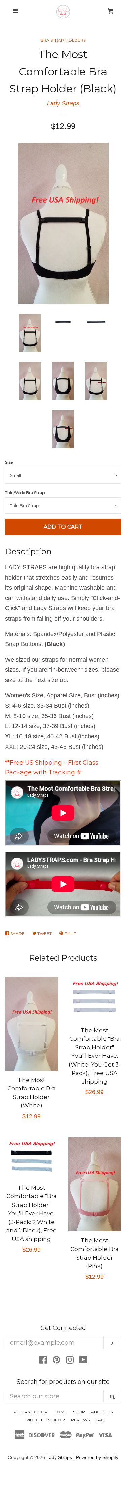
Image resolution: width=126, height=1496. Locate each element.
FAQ (100, 1419)
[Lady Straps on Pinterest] (56, 1361)
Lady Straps (63, 103)
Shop (79, 1411)
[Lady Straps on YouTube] (83, 1361)
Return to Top (30, 1411)
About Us (102, 1411)
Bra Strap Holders (63, 40)
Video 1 (34, 1419)
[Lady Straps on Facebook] (43, 1361)
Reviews (80, 1419)
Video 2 (56, 1419)
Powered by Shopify (97, 1457)
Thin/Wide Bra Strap (25, 492)
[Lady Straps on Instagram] (70, 1361)
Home (60, 1411)
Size (9, 462)
